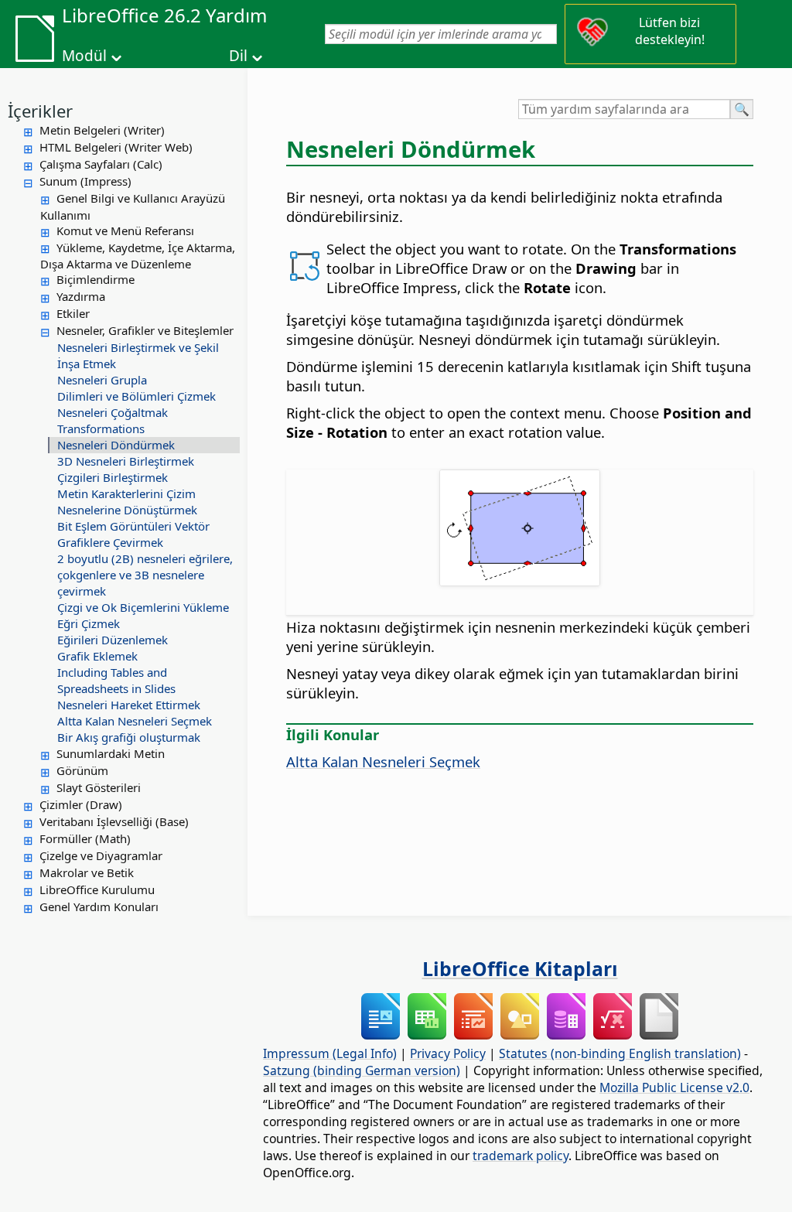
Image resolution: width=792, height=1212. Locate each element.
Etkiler (73, 313)
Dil (238, 56)
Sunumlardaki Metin (110, 753)
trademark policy (520, 1155)
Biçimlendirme (95, 279)
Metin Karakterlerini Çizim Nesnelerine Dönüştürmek (127, 501)
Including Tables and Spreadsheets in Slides (116, 680)
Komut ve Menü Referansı (125, 230)
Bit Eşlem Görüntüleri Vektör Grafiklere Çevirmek (133, 534)
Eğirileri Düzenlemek (112, 639)
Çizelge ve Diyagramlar (100, 855)
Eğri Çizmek (88, 623)
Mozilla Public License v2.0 (674, 1087)
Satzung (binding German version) (361, 1070)
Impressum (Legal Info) (330, 1053)
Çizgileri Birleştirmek (112, 477)
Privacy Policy (448, 1053)
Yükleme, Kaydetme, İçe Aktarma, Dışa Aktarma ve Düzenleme (137, 256)
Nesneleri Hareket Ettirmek (128, 704)
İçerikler (40, 110)
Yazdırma (80, 296)
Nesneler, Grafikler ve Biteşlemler (145, 330)
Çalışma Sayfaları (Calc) (100, 164)
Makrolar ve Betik (86, 872)
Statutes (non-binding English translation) (620, 1053)
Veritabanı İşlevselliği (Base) (114, 821)
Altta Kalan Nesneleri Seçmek (134, 721)
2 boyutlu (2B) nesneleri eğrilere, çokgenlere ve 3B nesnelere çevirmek (145, 575)
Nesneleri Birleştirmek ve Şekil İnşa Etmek (138, 355)
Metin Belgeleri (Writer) (102, 130)
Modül (84, 56)
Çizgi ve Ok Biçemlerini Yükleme (143, 607)
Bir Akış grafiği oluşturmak (128, 737)
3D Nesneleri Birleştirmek (125, 461)
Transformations (101, 428)
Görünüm (82, 770)
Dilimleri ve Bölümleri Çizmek (136, 396)
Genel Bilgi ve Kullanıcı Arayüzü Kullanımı (132, 206)
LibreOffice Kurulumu (97, 889)
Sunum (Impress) (85, 181)
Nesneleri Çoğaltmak (112, 412)
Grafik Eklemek (97, 656)
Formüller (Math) (85, 838)
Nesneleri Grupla (102, 379)
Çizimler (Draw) (80, 804)
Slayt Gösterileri (98, 787)
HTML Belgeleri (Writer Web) (116, 147)
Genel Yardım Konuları (99, 906)
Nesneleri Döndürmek (116, 444)
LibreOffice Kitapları (520, 968)
